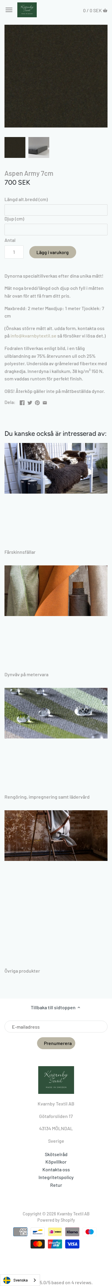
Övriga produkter (22, 971)
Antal (10, 240)
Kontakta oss (56, 1169)
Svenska (20, 1280)
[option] (14, 147)
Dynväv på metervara (26, 674)
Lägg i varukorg (52, 252)
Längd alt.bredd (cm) (26, 199)
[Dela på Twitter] (29, 401)
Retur (56, 1185)
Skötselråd (56, 1154)
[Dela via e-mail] (44, 401)
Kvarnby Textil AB (73, 1213)
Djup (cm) (14, 218)
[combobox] (20, 1280)
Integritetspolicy (56, 1177)
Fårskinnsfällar (20, 552)
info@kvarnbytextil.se (33, 335)
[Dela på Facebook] (22, 401)
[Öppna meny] (8, 9)
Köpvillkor (56, 1161)
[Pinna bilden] (37, 401)
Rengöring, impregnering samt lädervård (47, 797)
